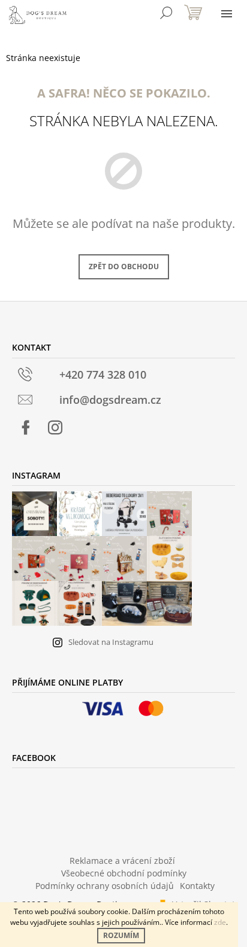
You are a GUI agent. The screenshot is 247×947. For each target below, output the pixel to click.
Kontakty (197, 885)
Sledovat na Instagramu (110, 642)
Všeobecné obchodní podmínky (123, 873)
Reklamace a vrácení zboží (122, 860)
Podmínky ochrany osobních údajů (104, 885)
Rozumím (121, 935)
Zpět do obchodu (124, 266)
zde (220, 922)
